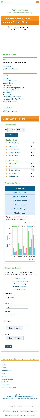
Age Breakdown (20, 188)
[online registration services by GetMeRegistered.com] (20, 411)
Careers (4, 376)
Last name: (8, 311)
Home (3, 362)
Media (3, 373)
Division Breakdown (20, 201)
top (6, 130)
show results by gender (20, 286)
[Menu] (37, 2)
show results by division (20, 281)
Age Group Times (20, 192)
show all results (20, 278)
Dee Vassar (13, 173)
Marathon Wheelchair (9, 81)
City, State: (8, 321)
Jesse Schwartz (14, 149)
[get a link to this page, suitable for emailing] (26, 359)
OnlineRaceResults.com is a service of (20, 398)
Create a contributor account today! (20, 13)
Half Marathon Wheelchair (11, 90)
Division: (7, 334)
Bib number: (8, 293)
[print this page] (8, 359)
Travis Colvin (13, 155)
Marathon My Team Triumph (12, 97)
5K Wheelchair (7, 94)
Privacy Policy (5, 384)
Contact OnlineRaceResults (9, 387)
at (14, 130)
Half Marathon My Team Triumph (13, 99)
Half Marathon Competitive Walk (13, 88)
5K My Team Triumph (10, 101)
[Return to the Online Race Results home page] (6, 2)
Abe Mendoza (13, 143)
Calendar (4, 367)
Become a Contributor (7, 379)
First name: (8, 303)
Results (4, 364)
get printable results (20, 289)
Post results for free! (20, 10)
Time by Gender (19, 213)
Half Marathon (7, 85)
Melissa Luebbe (14, 167)
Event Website (7, 66)
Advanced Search (6, 370)
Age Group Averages (20, 196)
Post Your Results (6, 382)
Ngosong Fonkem (14, 152)
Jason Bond (13, 146)
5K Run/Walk (7, 92)
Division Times (20, 205)
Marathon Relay (8, 83)
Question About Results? (11, 69)
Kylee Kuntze (13, 176)
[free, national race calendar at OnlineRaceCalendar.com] (20, 415)
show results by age (20, 284)
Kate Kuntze (13, 164)
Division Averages (20, 209)
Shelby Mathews (14, 170)
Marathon (6, 78)
